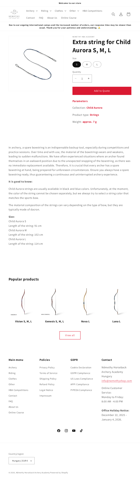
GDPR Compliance (80, 373)
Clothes (13, 378)
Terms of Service (48, 373)
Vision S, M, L (23, 321)
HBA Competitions (18, 390)
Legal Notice (46, 390)
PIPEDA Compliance (81, 390)
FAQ (11, 401)
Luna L (116, 321)
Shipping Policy (48, 378)
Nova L (85, 321)
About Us (13, 406)
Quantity (76, 71)
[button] (31, 10)
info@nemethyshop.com (117, 381)
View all (70, 335)
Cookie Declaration (81, 367)
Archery (13, 367)
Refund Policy (47, 384)
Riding (12, 373)
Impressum (46, 395)
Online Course (16, 412)
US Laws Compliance (82, 378)
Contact (13, 395)
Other (12, 384)
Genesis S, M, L (54, 321)
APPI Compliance (80, 384)
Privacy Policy (47, 367)
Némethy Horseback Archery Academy (33, 472)
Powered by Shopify (59, 472)
